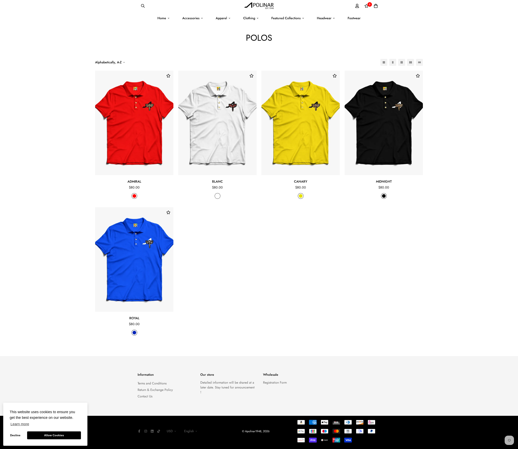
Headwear (324, 18)
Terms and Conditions (152, 383)
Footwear (354, 18)
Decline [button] (15, 435)
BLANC (217, 181)
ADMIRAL (134, 181)
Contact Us (145, 396)
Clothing (249, 18)
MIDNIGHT (384, 181)
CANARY (300, 181)
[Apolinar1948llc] (259, 6)
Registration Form (275, 382)
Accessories (191, 18)
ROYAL (134, 318)
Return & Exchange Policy (155, 389)
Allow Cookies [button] (54, 435)
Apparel (221, 18)
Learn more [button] (20, 424)
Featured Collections (286, 18)
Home (161, 18)
